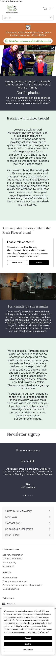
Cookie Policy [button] (33, 629)
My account (8, 566)
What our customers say (14, 581)
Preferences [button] (43, 632)
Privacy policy (9, 562)
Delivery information (12, 554)
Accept (28, 638)
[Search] (51, 17)
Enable (38, 262)
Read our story (9, 577)
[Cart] (45, 9)
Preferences (28, 650)
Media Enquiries (10, 588)
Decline (28, 644)
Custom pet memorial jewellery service (22, 585)
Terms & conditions (12, 558)
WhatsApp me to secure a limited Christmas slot (30, 41)
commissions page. (30, 418)
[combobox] (28, 17)
